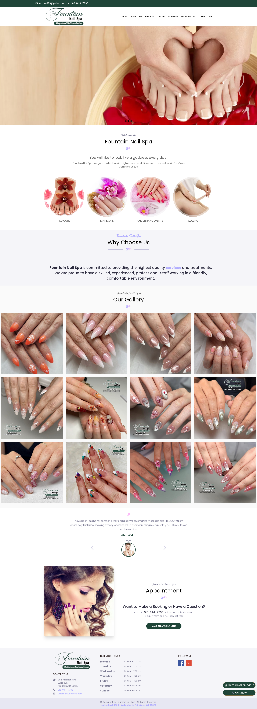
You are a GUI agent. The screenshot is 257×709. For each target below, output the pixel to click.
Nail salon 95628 (110, 705)
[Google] (189, 663)
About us (136, 16)
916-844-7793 (79, 3)
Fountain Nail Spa (128, 236)
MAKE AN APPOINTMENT (241, 685)
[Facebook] (181, 663)
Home (125, 16)
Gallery (161, 16)
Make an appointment (164, 626)
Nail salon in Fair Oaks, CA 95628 (138, 705)
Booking (173, 16)
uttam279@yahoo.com (52, 3)
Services (149, 16)
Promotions (188, 16)
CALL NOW (241, 692)
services (173, 267)
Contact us (205, 16)
